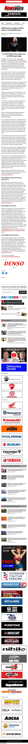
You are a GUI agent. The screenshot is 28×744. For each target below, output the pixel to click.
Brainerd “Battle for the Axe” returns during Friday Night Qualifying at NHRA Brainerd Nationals (16, 499)
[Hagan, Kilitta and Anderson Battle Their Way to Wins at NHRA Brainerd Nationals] (4, 471)
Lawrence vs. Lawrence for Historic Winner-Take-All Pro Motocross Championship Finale (16, 525)
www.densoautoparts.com (7, 174)
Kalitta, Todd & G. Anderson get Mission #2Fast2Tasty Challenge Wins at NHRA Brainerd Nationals (15, 477)
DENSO (10, 303)
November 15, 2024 (11, 327)
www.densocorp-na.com (6, 252)
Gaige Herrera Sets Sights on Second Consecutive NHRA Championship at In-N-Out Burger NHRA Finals (16, 325)
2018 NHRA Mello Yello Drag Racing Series (13, 301)
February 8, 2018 (5, 33)
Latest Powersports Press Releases (11, 506)
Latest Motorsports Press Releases (11, 466)
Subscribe (22, 292)
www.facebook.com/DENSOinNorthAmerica (10, 256)
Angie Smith (4, 303)
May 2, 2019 (10, 335)
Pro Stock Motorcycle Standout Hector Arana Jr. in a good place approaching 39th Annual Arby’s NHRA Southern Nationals (16, 332)
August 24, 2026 (11, 471)
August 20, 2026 (11, 501)
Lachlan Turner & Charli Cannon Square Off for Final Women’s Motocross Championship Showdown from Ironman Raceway (16, 510)
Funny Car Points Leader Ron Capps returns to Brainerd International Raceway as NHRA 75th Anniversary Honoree (17, 491)
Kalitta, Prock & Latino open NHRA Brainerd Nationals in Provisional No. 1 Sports (16, 484)
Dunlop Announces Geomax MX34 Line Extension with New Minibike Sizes (15, 532)
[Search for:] (14, 1)
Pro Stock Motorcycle (18, 303)
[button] (26, 19)
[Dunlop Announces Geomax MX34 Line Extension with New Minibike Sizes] (4, 533)
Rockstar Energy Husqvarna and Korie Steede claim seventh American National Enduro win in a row (16, 539)
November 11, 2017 (11, 342)
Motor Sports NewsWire (15, 33)
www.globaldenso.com (7, 229)
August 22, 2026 (11, 486)
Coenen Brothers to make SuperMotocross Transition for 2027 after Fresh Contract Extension (16, 518)
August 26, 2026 (11, 513)
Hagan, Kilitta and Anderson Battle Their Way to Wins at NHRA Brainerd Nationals (17, 469)
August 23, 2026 (11, 479)
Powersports (9, 23)
